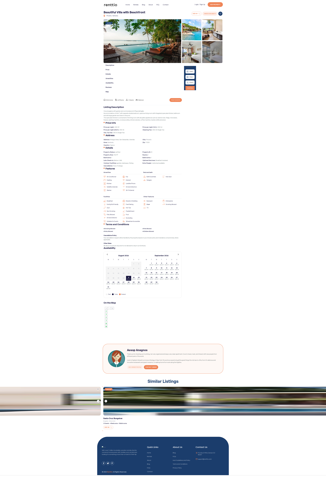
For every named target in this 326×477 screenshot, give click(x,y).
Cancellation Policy (110, 235)
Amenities (109, 78)
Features (110, 168)
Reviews (109, 87)
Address (110, 135)
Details (108, 74)
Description (110, 65)
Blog (143, 5)
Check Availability (175, 100)
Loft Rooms (120, 100)
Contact (166, 5)
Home (127, 5)
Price (107, 70)
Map (107, 92)
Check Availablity (210, 14)
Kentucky (115, 16)
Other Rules (107, 243)
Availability (109, 83)
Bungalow (105, 421)
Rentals (135, 5)
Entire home (109, 100)
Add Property (215, 4)
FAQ (157, 5)
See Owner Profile (135, 367)
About (150, 5)
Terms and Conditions (117, 224)
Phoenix (109, 16)
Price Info (111, 123)
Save (220, 14)
